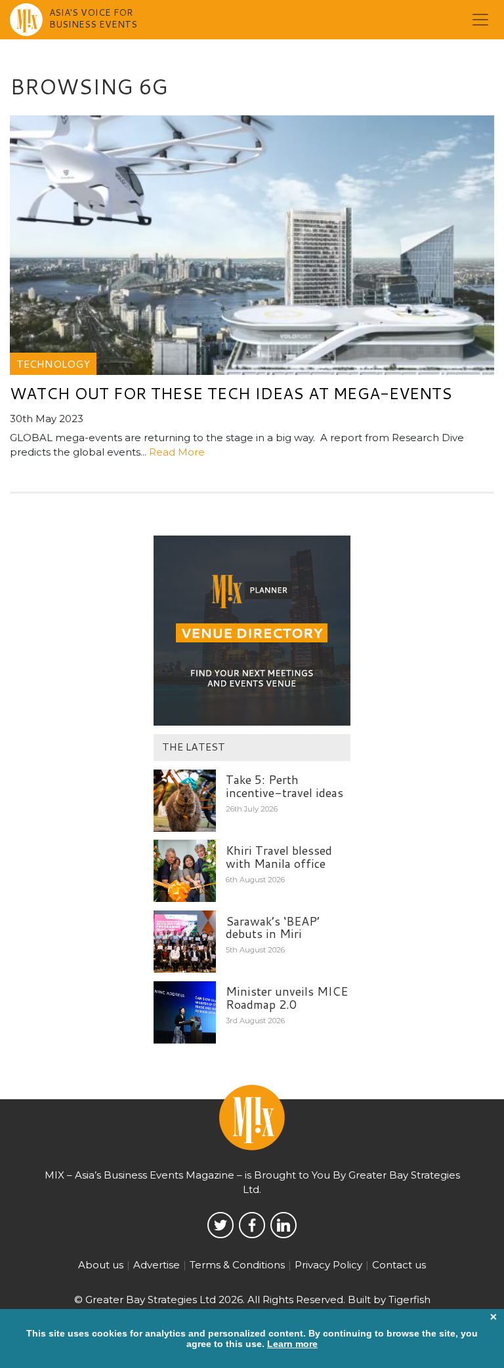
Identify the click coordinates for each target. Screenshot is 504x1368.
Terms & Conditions (237, 1265)
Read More (177, 452)
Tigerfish (409, 1299)
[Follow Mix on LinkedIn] (283, 1225)
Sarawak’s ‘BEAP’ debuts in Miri (273, 927)
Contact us (399, 1265)
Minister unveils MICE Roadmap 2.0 (287, 998)
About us (100, 1265)
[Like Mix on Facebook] (252, 1225)
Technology (53, 363)
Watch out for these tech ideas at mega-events (231, 393)
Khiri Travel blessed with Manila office (279, 857)
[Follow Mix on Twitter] (220, 1225)
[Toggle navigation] (480, 19)
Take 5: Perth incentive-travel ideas (284, 786)
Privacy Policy (328, 1265)
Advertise (156, 1265)
